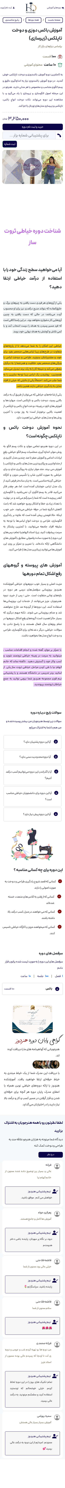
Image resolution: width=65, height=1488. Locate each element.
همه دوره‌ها (33, 20)
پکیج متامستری (12, 20)
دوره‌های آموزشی (54, 7)
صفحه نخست (54, 20)
